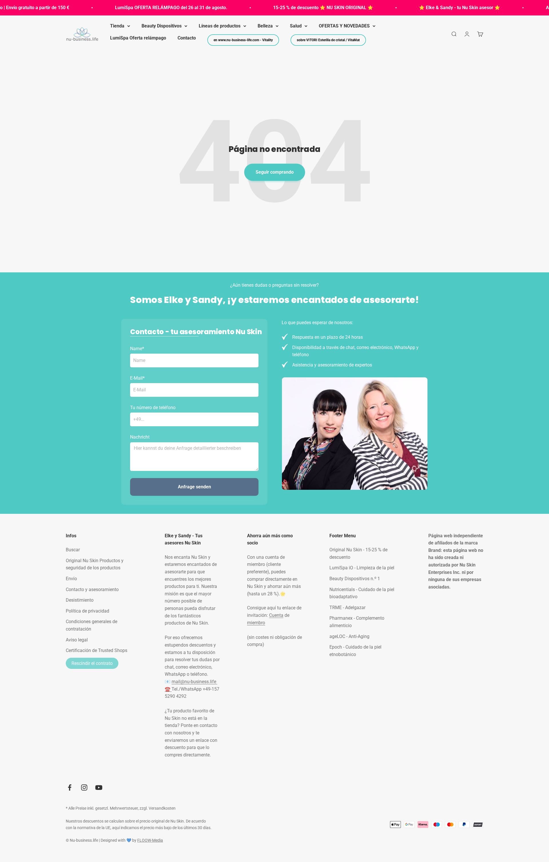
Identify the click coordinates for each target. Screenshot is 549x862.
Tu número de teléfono (153, 407)
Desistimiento (80, 600)
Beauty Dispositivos (162, 26)
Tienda (117, 26)
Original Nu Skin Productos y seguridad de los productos (95, 564)
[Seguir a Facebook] (69, 787)
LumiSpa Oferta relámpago (138, 38)
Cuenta (276, 615)
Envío (71, 578)
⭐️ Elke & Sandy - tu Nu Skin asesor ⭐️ (444, 7)
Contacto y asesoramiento (92, 589)
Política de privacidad (87, 611)
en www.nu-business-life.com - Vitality (243, 40)
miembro (256, 622)
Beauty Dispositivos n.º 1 (354, 578)
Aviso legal (77, 640)
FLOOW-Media (150, 840)
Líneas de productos (219, 26)
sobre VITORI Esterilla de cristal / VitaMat (328, 40)
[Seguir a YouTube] (99, 787)
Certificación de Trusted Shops (96, 650)
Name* (137, 348)
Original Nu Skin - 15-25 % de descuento (358, 553)
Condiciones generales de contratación (91, 625)
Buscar (73, 549)
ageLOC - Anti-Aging (349, 636)
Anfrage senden (194, 487)
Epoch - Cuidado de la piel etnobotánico (355, 650)
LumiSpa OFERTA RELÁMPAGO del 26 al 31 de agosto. (156, 7)
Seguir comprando (275, 172)
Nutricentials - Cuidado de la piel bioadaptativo (361, 593)
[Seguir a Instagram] (84, 787)
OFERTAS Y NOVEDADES (344, 26)
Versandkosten (162, 808)
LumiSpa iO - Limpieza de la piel (361, 567)
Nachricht (140, 437)
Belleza (265, 26)
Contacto (187, 38)
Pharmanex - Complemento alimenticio (356, 621)
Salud (296, 26)
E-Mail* (137, 378)
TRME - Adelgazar (347, 607)
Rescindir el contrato (92, 663)
